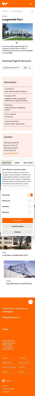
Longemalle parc (17, 11)
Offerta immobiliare (9, 367)
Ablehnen (17, 232)
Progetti (4, 11)
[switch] (30, 200)
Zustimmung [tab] (6, 163)
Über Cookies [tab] (28, 163)
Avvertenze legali (8, 389)
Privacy (4, 386)
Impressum (6, 392)
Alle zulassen (17, 220)
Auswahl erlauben (18, 226)
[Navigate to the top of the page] (30, 302)
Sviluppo (5, 358)
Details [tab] (17, 163)
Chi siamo (22, 358)
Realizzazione (7, 362)
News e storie (23, 362)
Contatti (21, 371)
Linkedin (8, 380)
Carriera (22, 367)
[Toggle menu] (31, 4)
